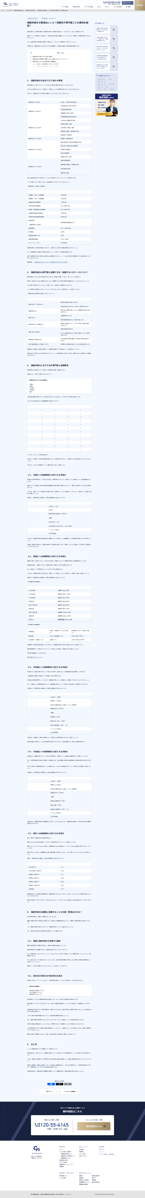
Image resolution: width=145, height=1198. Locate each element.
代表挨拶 (81, 1151)
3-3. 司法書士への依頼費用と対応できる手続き (46, 69)
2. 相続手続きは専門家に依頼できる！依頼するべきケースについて (49, 59)
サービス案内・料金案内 (65, 1151)
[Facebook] (51, 1084)
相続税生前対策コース (66, 1154)
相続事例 (61, 1166)
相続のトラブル (109, 86)
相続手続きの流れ (63, 1160)
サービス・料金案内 (70, 1091)
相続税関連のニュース (84, 1182)
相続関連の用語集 (83, 1184)
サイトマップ (68, 1194)
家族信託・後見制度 (84, 1180)
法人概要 (128, 6)
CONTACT (129, 2)
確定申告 (105, 89)
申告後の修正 (100, 86)
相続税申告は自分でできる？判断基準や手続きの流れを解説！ (51, 262)
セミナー (107, 6)
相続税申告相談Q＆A (101, 79)
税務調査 (112, 89)
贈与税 (93, 1178)
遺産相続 (94, 1180)
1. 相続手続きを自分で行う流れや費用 (41, 56)
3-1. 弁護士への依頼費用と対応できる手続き (46, 64)
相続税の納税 (111, 84)
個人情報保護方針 (35, 1194)
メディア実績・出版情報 (106, 1154)
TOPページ (49, 1091)
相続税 (110, 79)
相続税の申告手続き (33, 18)
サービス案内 (64, 6)
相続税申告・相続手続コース (68, 1156)
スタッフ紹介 (82, 1154)
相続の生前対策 (95, 1175)
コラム (99, 6)
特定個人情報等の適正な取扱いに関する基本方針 (52, 1194)
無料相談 (140, 5)
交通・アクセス (82, 1156)
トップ (61, 1149)
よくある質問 (118, 6)
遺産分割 (99, 89)
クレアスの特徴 (88, 6)
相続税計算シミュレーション (66, 1164)
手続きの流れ (76, 6)
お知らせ (101, 1149)
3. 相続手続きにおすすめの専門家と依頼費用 (43, 61)
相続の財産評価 (95, 1182)
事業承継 (81, 1178)
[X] (59, 1084)
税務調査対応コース (65, 1158)
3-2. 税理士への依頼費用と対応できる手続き (46, 66)
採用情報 (101, 1147)
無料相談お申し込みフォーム (35, 657)
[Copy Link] (68, 1084)
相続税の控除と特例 (101, 84)
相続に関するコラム (85, 1173)
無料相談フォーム (63, 1175)
